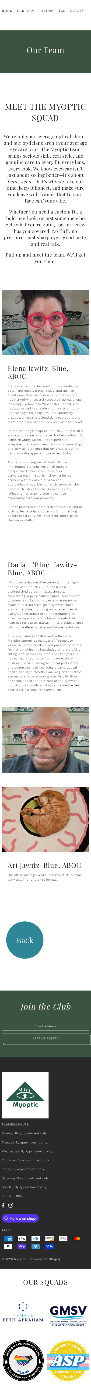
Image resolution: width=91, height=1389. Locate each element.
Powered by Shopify (45, 1259)
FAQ (62, 10)
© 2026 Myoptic (14, 1259)
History (46, 10)
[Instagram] (10, 1205)
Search (7, 1229)
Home (7, 10)
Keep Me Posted (45, 1038)
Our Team (26, 10)
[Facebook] (3, 1205)
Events (77, 10)
